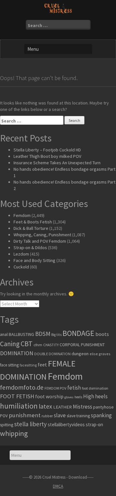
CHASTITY (51, 345)
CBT (27, 343)
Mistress (82, 406)
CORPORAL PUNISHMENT (82, 344)
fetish (74, 387)
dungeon (80, 353)
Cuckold (21, 267)
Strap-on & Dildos (30, 247)
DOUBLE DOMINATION (52, 354)
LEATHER (62, 407)
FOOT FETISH (17, 396)
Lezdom (21, 254)
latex (45, 406)
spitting (6, 425)
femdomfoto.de (22, 387)
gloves (68, 397)
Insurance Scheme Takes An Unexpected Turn (57, 163)
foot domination (95, 388)
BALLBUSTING (21, 334)
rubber (47, 415)
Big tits (56, 334)
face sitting (9, 365)
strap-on (94, 424)
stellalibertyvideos (66, 424)
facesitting (28, 365)
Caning (10, 343)
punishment (25, 415)
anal (4, 334)
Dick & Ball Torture (31, 228)
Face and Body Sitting (34, 260)
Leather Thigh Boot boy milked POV (47, 156)
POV (4, 416)
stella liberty (30, 424)
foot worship (49, 396)
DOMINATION (16, 353)
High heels (95, 396)
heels (78, 397)
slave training (78, 416)
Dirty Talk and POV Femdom (40, 241)
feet (42, 364)
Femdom (22, 215)
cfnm (38, 344)
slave (60, 415)
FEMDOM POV (55, 388)
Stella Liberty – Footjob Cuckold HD (47, 150)
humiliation (19, 405)
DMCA (58, 486)
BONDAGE (78, 333)
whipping (14, 433)
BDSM (42, 334)
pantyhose (103, 407)
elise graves (100, 353)
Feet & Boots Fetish (33, 222)
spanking (101, 415)
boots (102, 334)
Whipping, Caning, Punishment (42, 235)
